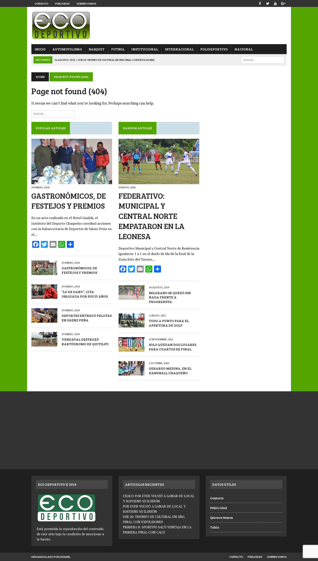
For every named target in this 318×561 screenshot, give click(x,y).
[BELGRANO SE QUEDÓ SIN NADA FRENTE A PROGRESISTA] (132, 297)
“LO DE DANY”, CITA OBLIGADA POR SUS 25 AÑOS (85, 293)
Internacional (179, 49)
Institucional (144, 49)
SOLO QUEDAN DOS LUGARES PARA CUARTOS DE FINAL (172, 346)
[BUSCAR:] (262, 59)
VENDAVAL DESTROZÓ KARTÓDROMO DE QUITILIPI (85, 341)
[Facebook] (259, 3)
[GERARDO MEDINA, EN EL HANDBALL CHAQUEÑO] (132, 372)
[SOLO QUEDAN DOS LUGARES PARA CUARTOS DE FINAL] (132, 348)
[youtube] (275, 3)
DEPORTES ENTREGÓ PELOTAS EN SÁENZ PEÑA (87, 317)
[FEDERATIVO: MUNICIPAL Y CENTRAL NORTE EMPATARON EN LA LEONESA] (159, 181)
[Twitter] (267, 3)
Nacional (243, 49)
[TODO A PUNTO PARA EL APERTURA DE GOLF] (132, 324)
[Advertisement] (246, 106)
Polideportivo (214, 49)
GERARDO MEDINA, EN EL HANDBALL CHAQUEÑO (170, 370)
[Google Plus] (283, 3)
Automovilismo (67, 49)
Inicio (40, 49)
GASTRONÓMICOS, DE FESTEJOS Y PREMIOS (68, 200)
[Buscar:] (53, 113)
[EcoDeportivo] (159, 25)
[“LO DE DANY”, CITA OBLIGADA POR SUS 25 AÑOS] (44, 295)
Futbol (118, 49)
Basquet (96, 49)
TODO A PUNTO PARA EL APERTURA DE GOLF (169, 322)
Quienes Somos (86, 3)
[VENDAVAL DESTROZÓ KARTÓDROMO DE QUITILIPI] (44, 343)
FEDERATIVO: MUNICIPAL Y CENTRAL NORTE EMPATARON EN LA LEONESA (152, 215)
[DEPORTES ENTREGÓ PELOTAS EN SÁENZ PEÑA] (44, 319)
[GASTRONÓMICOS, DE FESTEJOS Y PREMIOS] (71, 181)
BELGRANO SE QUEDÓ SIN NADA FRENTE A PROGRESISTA (170, 297)
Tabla (214, 527)
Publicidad (62, 3)
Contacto (41, 3)
